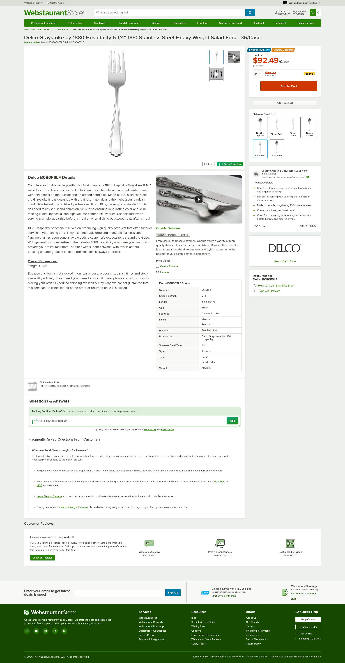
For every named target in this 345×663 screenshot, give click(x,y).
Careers (250, 626)
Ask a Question (232, 164)
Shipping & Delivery (310, 638)
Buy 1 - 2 (257, 54)
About (161, 235)
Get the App (56, 3)
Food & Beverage (129, 23)
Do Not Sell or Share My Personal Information (296, 656)
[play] (199, 199)
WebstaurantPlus (148, 618)
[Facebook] (46, 631)
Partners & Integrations (151, 639)
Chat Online (305, 633)
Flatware (165, 272)
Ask (232, 420)
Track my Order (308, 626)
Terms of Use (150, 429)
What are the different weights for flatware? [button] (60, 450)
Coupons (196, 630)
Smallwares (100, 23)
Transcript (172, 235)
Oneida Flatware (168, 228)
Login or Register (42, 557)
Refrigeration (75, 23)
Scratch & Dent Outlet (203, 622)
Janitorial (259, 23)
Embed (184, 235)
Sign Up (173, 592)
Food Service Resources (205, 635)
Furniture (202, 23)
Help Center (33, 3)
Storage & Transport (230, 23)
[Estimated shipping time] (307, 176)
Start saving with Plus (224, 595)
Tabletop (155, 23)
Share (210, 164)
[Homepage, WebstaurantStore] (54, 12)
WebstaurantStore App (151, 626)
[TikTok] (55, 631)
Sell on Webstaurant (257, 639)
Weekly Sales (198, 626)
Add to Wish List (285, 103)
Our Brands (252, 622)
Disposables (179, 23)
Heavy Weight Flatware (49, 496)
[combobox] (169, 12)
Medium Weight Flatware (74, 507)
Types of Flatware (280, 290)
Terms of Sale (200, 656)
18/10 (39, 485)
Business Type (306, 23)
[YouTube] (36, 631)
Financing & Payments (258, 630)
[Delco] (285, 248)
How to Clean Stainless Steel (287, 285)
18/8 (222, 481)
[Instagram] (27, 631)
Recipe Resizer (147, 635)
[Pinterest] (64, 631)
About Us (251, 618)
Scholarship (252, 635)
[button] (216, 57)
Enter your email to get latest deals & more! (47, 592)
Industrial (280, 23)
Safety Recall (198, 643)
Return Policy (253, 643)
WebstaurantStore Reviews (206, 639)
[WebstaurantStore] (69, 612)
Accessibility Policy (257, 656)
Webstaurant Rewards (151, 622)
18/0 (216, 481)
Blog (193, 618)
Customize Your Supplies (152, 630)
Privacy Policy (167, 429)
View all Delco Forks (285, 261)
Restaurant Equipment (43, 23)
